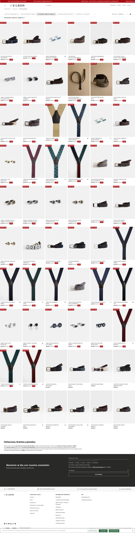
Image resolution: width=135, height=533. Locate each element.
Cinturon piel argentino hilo (29, 139)
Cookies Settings (92, 530)
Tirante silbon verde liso (7, 384)
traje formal (22, 448)
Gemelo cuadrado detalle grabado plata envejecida (30, 221)
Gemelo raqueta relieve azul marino (52, 344)
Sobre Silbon (58, 497)
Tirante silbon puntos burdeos (119, 344)
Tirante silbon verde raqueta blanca (51, 180)
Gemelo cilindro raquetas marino (75, 344)
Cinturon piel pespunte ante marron (53, 98)
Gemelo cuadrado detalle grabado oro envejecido (8, 221)
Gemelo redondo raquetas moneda (8, 262)
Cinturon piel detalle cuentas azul (6, 57)
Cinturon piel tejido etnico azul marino (75, 426)
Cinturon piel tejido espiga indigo (75, 385)
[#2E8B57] (110, 138)
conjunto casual (44, 448)
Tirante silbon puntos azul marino (8, 303)
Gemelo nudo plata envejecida (6, 344)
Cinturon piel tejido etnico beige (8, 139)
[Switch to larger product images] (127, 14)
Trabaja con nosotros (60, 520)
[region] (67, 530)
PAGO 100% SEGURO (126, 489)
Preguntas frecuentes (34, 508)
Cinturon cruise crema (97, 384)
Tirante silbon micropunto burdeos (30, 180)
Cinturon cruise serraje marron (97, 57)
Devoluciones (33, 502)
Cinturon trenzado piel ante (97, 98)
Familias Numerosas (60, 518)
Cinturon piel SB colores (97, 220)
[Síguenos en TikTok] (13, 523)
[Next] (94, 14)
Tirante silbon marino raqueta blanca (74, 139)
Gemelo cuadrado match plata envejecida (7, 98)
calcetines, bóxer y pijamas (28, 14)
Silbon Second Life (59, 509)
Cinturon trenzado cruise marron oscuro (121, 385)
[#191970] (87, 138)
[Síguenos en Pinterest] (15, 523)
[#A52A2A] (132, 343)
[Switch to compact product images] (130, 14)
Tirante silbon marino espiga (52, 303)
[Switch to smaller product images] (128, 14)
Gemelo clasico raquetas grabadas (30, 98)
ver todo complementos (11, 14)
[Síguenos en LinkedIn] (10, 523)
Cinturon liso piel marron (30, 56)
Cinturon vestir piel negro (98, 261)
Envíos (31, 499)
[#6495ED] (110, 302)
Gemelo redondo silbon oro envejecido (74, 221)
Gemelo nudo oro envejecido (5, 180)
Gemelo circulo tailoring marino (30, 344)
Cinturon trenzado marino (53, 261)
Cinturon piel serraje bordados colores (119, 221)
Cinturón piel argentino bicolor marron (97, 180)
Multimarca (58, 515)
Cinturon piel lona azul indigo (120, 98)
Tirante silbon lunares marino (120, 262)
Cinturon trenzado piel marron (120, 180)
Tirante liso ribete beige (52, 138)
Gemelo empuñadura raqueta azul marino (51, 57)
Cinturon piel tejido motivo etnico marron (120, 57)
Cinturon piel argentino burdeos (52, 426)
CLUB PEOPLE (113, 5)
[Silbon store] (17, 5)
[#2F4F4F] (87, 179)
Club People (58, 507)
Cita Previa (32, 513)
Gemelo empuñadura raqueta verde (96, 139)
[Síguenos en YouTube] (8, 523)
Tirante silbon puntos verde (29, 303)
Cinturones (14, 9)
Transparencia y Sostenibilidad (62, 499)
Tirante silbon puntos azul (98, 302)
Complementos (7, 9)
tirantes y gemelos (23, 9)
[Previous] (92, 14)
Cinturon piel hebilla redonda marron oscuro (75, 98)
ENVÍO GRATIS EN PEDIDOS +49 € (47, 489)
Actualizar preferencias (25, 528)
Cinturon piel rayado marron (119, 426)
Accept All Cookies (114, 530)
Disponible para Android (86, 499)
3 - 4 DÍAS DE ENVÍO (10, 489)
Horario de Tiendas (34, 510)
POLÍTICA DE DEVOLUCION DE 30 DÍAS (88, 489)
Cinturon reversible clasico (73, 262)
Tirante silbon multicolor (75, 179)
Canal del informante (60, 523)
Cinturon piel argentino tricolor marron (74, 303)
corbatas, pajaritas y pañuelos (65, 14)
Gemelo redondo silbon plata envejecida (52, 221)
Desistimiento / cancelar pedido (37, 505)
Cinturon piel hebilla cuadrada (6, 426)
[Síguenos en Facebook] (4, 523)
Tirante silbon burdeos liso (30, 384)
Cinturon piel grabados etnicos (120, 139)
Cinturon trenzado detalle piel (51, 385)
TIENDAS (119, 5)
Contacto (32, 497)
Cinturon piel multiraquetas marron (74, 57)
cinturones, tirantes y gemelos (46, 14)
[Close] (132, 530)
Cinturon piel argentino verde (29, 426)
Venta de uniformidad (60, 512)
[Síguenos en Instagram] (6, 523)
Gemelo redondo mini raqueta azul (96, 344)
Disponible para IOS (85, 497)
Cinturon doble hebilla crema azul (29, 262)
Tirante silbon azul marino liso (121, 303)
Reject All (103, 530)
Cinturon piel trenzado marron (97, 426)
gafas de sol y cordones (82, 14)
